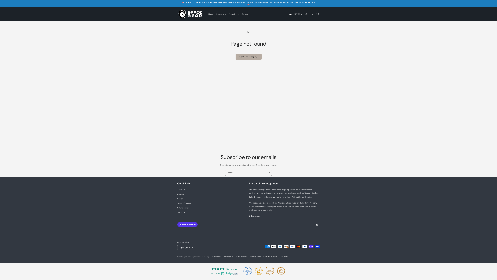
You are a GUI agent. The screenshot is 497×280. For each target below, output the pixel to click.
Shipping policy (255, 257)
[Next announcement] (319, 3)
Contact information (270, 257)
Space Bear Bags (189, 257)
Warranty (181, 212)
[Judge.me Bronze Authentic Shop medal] (270, 271)
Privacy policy (228, 257)
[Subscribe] (269, 173)
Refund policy (183, 207)
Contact (180, 194)
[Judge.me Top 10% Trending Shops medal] (281, 271)
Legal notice (284, 257)
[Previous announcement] (178, 3)
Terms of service (241, 257)
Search (180, 198)
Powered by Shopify (202, 257)
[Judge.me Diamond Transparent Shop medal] (247, 271)
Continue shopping (248, 56)
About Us (181, 189)
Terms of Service (184, 203)
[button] (221, 14)
